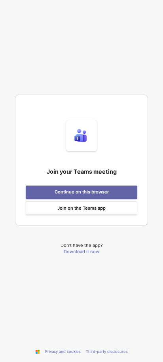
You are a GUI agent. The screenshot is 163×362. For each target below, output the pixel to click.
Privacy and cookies (63, 351)
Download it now (81, 251)
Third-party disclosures (107, 351)
